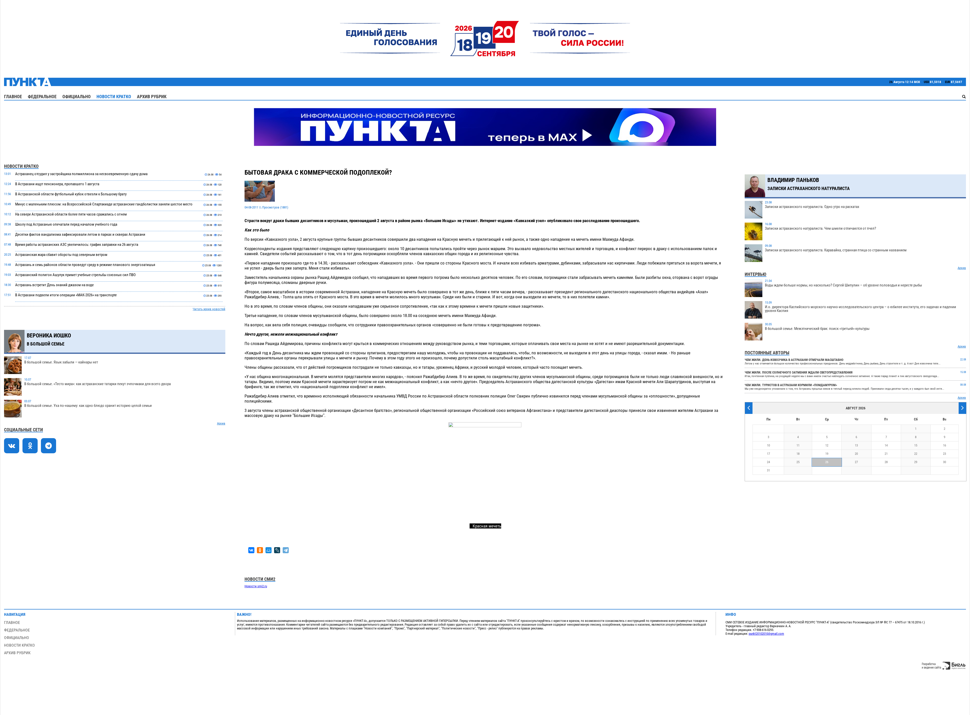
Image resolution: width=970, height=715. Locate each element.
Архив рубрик (151, 96)
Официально (76, 96)
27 (856, 462)
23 (944, 454)
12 (826, 445)
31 (768, 470)
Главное (13, 96)
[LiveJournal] (277, 550)
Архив (221, 423)
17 (768, 454)
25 (797, 462)
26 (826, 462)
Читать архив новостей (209, 309)
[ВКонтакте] (251, 550)
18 (797, 454)
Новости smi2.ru (256, 586)
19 (826, 454)
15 (915, 445)
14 (886, 445)
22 (915, 454)
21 (886, 454)
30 (944, 462)
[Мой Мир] (268, 550)
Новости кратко (113, 96)
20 (856, 454)
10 (768, 445)
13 (856, 445)
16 (944, 445)
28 (886, 462)
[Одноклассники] (260, 550)
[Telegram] (286, 550)
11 (797, 445)
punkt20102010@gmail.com (766, 633)
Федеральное (42, 96)
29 (915, 462)
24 (768, 462)
